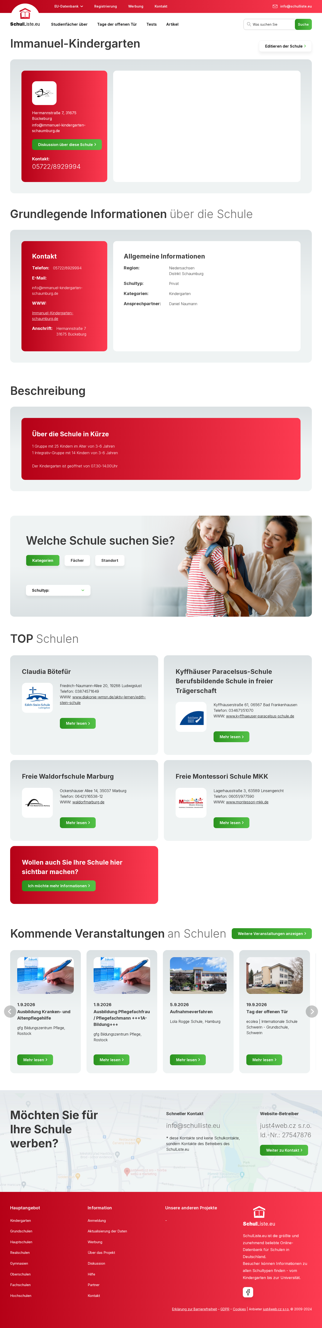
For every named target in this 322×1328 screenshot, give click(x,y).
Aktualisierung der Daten (107, 1231)
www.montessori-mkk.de (247, 802)
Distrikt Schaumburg (186, 273)
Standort (109, 560)
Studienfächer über (69, 24)
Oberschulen (20, 1274)
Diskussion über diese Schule (65, 144)
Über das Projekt (101, 1252)
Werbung (135, 6)
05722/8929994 (56, 166)
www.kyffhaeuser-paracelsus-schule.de (260, 716)
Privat (174, 283)
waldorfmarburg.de (88, 802)
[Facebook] (248, 1292)
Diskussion (96, 1263)
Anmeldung (97, 1220)
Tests (151, 24)
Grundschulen (21, 1231)
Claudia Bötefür (46, 672)
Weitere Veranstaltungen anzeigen (270, 933)
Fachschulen (20, 1285)
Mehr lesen (76, 723)
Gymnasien (19, 1263)
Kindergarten (180, 293)
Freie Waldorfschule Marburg (68, 776)
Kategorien (42, 560)
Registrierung (105, 6)
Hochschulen (20, 1295)
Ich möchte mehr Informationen (57, 885)
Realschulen (20, 1252)
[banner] (25, 16)
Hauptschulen (21, 1242)
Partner (93, 1285)
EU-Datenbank (66, 6)
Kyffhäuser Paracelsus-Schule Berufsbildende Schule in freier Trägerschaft (224, 681)
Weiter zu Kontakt (282, 1150)
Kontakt (161, 6)
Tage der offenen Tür (117, 24)
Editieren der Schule (284, 46)
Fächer (77, 560)
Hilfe (91, 1274)
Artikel (172, 24)
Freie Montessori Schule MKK (222, 776)
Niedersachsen (181, 268)
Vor (10, 1011)
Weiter (312, 1011)
